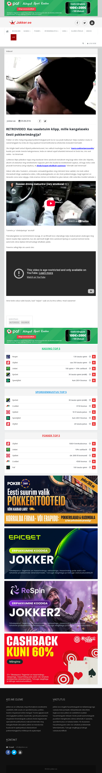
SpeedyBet (16, 380)
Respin (15, 356)
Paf (13, 467)
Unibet (15, 368)
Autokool (14, 322)
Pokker (37, 31)
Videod (89, 31)
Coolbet (15, 406)
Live (13, 37)
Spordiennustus (51, 31)
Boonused (16, 31)
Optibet (15, 412)
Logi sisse (92, 43)
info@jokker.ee (21, 747)
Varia (64, 31)
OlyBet (15, 362)
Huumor (25, 322)
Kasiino (27, 31)
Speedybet (16, 418)
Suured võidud (77, 31)
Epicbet (15, 374)
